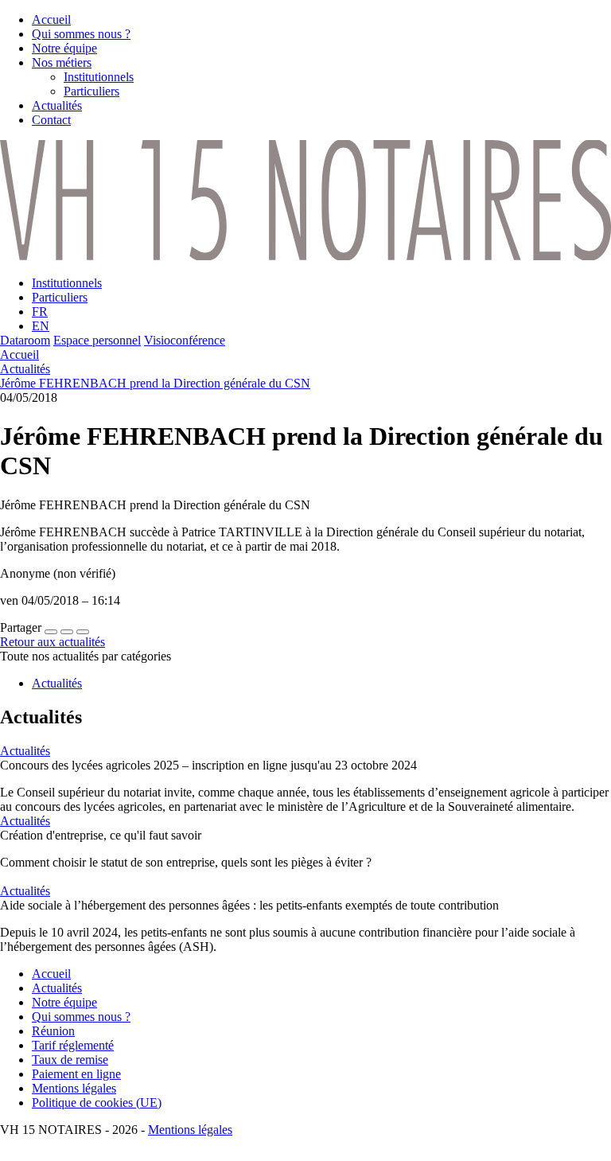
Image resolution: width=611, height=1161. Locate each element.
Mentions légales (190, 1129)
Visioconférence (184, 340)
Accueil (19, 354)
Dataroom (25, 340)
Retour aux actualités (52, 642)
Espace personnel (97, 340)
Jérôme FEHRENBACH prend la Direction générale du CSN (155, 383)
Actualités (25, 369)
